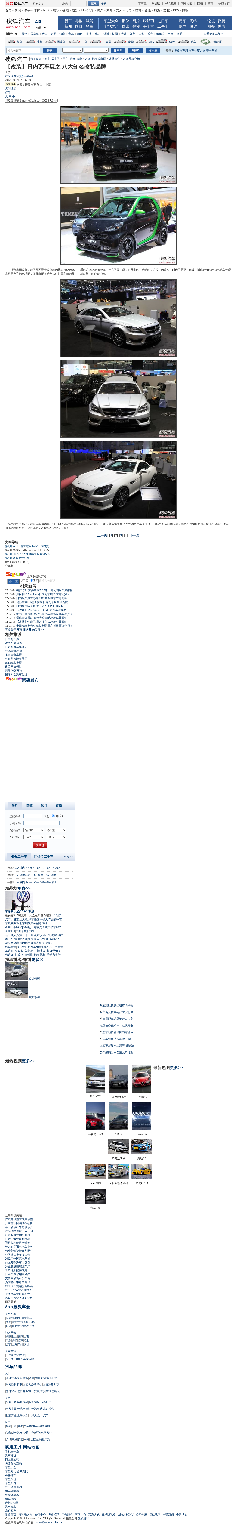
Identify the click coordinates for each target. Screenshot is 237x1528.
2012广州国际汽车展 (17, 1258)
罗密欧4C (141, 1096)
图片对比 (22, 1471)
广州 (20, 1344)
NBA (46, 10)
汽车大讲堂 (12, 919)
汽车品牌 (13, 1366)
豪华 (131, 41)
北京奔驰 (11, 1415)
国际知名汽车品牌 (16, 674)
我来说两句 (19, 76)
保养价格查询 (13, 1463)
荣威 (14, 1439)
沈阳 (115, 33)
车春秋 (29, 950)
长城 (8, 1439)
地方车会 (10, 1332)
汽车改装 (10, 1506)
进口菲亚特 (24, 1391)
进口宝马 (11, 1391)
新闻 (18, 10)
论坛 (211, 21)
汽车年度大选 (197, 50)
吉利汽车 (54, 939)
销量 (89, 26)
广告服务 (67, 1514)
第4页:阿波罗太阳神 (17, 558)
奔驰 (52, 269)
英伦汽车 (17, 1432)
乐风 (32, 1322)
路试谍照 (34, 978)
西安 (141, 33)
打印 (8, 92)
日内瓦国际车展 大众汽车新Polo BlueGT (40, 606)
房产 (100, 10)
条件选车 (10, 1475)
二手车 (162, 26)
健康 (147, 10)
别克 (8, 1322)
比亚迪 (44, 939)
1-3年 (29, 882)
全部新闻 (168, 1514)
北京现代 (48, 1408)
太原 (53, 33)
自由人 (18, 1359)
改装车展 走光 (13, 643)
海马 (35, 1426)
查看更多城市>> (214, 33)
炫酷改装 (34, 997)
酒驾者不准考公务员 (17, 1282)
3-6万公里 (50, 875)
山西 (26, 1336)
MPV (151, 41)
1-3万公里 (37, 875)
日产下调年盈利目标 (17, 1239)
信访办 (9, 954)
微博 (221, 21)
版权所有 (83, 1518)
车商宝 (142, 3)
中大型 (107, 41)
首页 (8, 10)
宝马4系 (95, 1208)
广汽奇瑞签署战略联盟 (19, 1219)
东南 (41, 1439)
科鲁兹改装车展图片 (17, 658)
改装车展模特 (13, 666)
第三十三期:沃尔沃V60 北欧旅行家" (41, 935)
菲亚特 (16, 1326)
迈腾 (23, 1318)
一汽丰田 (45, 1415)
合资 (8, 1398)
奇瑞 (8, 1426)
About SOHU (126, 1514)
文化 (166, 10)
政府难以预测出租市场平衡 (116, 1005)
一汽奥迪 (37, 1408)
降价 (79, 26)
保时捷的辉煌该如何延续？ (36, 943)
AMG (64, 524)
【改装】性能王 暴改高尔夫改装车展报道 (41, 621)
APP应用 (170, 3)
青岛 (71, 33)
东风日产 (45, 1402)
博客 (185, 10)
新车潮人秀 (12, 935)
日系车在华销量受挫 (17, 1274)
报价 (125, 21)
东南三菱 (11, 1402)
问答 (193, 21)
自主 (8, 1422)
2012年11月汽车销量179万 (33, 947)
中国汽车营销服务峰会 (19, 1286)
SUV (172, 41)
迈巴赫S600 (119, 1096)
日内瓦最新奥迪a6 (16, 647)
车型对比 (111, 26)
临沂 (88, 33)
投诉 (193, 26)
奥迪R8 (141, 1158)
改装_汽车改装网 (95, 58)
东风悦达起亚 (14, 1384)
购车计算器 (12, 1491)
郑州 (132, 33)
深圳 (26, 1344)
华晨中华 (28, 1432)
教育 (138, 10)
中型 (84, 41)
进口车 (162, 21)
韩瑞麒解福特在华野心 (19, 1250)
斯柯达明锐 (118, 1158)
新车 (68, 21)
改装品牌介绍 (131, 58)
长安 (37, 939)
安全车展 (211, 50)
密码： (66, 3)
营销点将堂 (54, 954)
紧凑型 (61, 41)
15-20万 (56, 867)
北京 (14, 1336)
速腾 (8, 1326)
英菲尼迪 (40, 1378)
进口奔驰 (11, 1378)
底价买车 (10, 1510)
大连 (124, 33)
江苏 (20, 1340)
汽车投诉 (10, 1455)
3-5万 (29, 867)
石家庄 (34, 33)
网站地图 (186, 3)
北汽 (30, 939)
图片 (136, 21)
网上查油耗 (12, 1459)
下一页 (135, 535)
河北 (26, 1340)
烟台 (80, 33)
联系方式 (94, 1514)
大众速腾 (95, 1183)
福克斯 (24, 1322)
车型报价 (10, 1479)
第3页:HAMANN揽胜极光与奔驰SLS (27, 554)
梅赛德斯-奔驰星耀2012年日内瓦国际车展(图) (44, 590)
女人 (119, 10)
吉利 (14, 1426)
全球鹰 (28, 1426)
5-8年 (43, 882)
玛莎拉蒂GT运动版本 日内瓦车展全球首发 (42, 602)
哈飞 (37, 1432)
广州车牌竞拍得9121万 (19, 1235)
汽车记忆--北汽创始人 (18, 1290)
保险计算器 (12, 1495)
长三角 (10, 1359)
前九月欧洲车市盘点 (17, 1262)
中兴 (26, 1439)
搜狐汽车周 (181, 50)
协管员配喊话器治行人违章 (116, 1018)
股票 (75, 10)
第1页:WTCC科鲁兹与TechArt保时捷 (27, 546)
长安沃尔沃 (38, 1391)
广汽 (47, 1439)
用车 (182, 21)
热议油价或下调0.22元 (18, 1298)
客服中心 (80, 1514)
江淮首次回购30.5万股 (18, 1223)
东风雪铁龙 (53, 1391)
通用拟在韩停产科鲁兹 (19, 1243)
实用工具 (13, 1447)
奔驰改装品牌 (13, 651)
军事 (27, 10)
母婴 (128, 10)
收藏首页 (224, 3)
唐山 (44, 33)
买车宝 (148, 26)
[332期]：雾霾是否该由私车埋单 (42, 927)
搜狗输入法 (25, 1514)
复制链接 (10, 88)
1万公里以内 (23, 875)
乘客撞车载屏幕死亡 (17, 1294)
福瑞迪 (10, 1318)
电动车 (221, 269)
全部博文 (181, 1514)
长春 (150, 33)
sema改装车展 (13, 662)
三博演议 (39, 950)
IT (82, 10)
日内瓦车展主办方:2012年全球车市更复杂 (41, 598)
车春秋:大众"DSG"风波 (19, 911)
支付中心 (40, 1514)
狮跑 (17, 1318)
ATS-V (119, 1134)
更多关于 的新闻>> (24, 629)
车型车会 (10, 1314)
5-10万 (37, 867)
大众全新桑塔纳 (118, 1183)
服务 (211, 26)
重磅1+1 (10, 931)
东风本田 (11, 1408)
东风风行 (46, 1432)
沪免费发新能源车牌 (17, 1266)
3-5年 (36, 882)
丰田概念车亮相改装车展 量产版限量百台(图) (44, 625)
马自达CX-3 (95, 1134)
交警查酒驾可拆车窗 (17, 1278)
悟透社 (19, 954)
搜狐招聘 (53, 1514)
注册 (103, 3)
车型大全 (111, 21)
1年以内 (20, 882)
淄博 (106, 33)
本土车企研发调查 (16, 939)
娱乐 (56, 10)
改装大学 (114, 58)
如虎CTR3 (142, 1183)
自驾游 (10, 1355)
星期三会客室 (13, 927)
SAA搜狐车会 (17, 1306)
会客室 (19, 950)
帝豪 (8, 1432)
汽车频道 (35, 58)
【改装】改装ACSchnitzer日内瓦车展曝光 (41, 610)
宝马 (29, 1318)
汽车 (90, 10)
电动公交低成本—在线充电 (116, 1025)
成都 (14, 1340)
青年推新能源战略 (16, 1270)
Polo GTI (95, 1096)
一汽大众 (34, 1415)
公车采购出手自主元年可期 (116, 1052)
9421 (28, 1355)
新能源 (217, 41)
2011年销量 (56, 947)
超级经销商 (12, 943)
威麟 (47, 1426)
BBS (176, 10)
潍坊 (97, 33)
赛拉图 (30, 1326)
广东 (8, 1340)
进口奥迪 (22, 1378)
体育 (37, 10)
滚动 (210, 3)
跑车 (193, 41)
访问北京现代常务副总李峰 (30, 923)
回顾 (200, 3)
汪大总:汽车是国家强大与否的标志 (40, 919)
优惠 (125, 26)
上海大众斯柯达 (32, 1384)
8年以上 (52, 882)
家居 (109, 10)
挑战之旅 (19, 1355)
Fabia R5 (142, 1134)
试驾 (89, 21)
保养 (182, 26)
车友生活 (10, 1351)
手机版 (156, 3)
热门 (8, 1374)
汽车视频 (39, 954)
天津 (24, 33)
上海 (14, 1344)
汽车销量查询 (13, 1487)
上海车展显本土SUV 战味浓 (117, 1045)
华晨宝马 (22, 1402)
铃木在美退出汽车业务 (19, 1246)
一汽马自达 (24, 1408)
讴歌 (31, 1378)
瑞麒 (41, 1426)
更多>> (68, 856)
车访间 (9, 950)
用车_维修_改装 (72, 58)
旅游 (157, 10)
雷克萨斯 (51, 1378)
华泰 (20, 1426)
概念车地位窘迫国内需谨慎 (116, 1032)
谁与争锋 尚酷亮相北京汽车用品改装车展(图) (44, 614)
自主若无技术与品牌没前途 (116, 1012)
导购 (79, 21)
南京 (170, 33)
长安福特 (34, 1402)
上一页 (102, 535)
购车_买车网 (52, 58)
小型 (40, 41)
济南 (62, 33)
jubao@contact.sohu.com (49, 1522)
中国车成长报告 (25, 931)
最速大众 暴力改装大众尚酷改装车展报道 (41, 617)
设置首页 (10, 1514)
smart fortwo (98, 269)
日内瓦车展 (12, 639)
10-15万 (46, 867)
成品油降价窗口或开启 (19, 1231)
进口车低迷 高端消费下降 (115, 1039)
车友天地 (28, 1359)
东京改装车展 (13, 654)
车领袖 (9, 923)
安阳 (20, 1336)
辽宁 (8, 1344)
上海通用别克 (51, 1384)
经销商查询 (12, 1502)
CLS (54, 524)
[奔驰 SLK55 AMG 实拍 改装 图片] (118, 263)
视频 (65, 10)
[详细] (57, 915)
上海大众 (22, 1415)
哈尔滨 (160, 33)
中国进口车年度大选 (17, 1254)
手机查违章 (12, 1451)
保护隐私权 (109, 1514)
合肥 (179, 33)
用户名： (38, 3)
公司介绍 (141, 1514)
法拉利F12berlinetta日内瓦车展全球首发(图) (42, 594)
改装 (24, 269)
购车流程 (10, 1498)
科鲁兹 (16, 1322)
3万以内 (20, 867)
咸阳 (8, 1336)
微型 (19, 41)
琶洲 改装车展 (13, 670)
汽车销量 (10, 947)
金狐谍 (29, 954)
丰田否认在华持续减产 (19, 1227)
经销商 (148, 21)
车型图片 (10, 1483)
